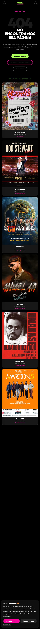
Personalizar (7, 624)
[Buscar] (36, 3)
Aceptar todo (11, 621)
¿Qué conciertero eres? (20, 62)
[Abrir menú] (4, 3)
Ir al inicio (20, 69)
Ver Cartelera (20, 56)
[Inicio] (20, 3)
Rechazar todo (28, 621)
